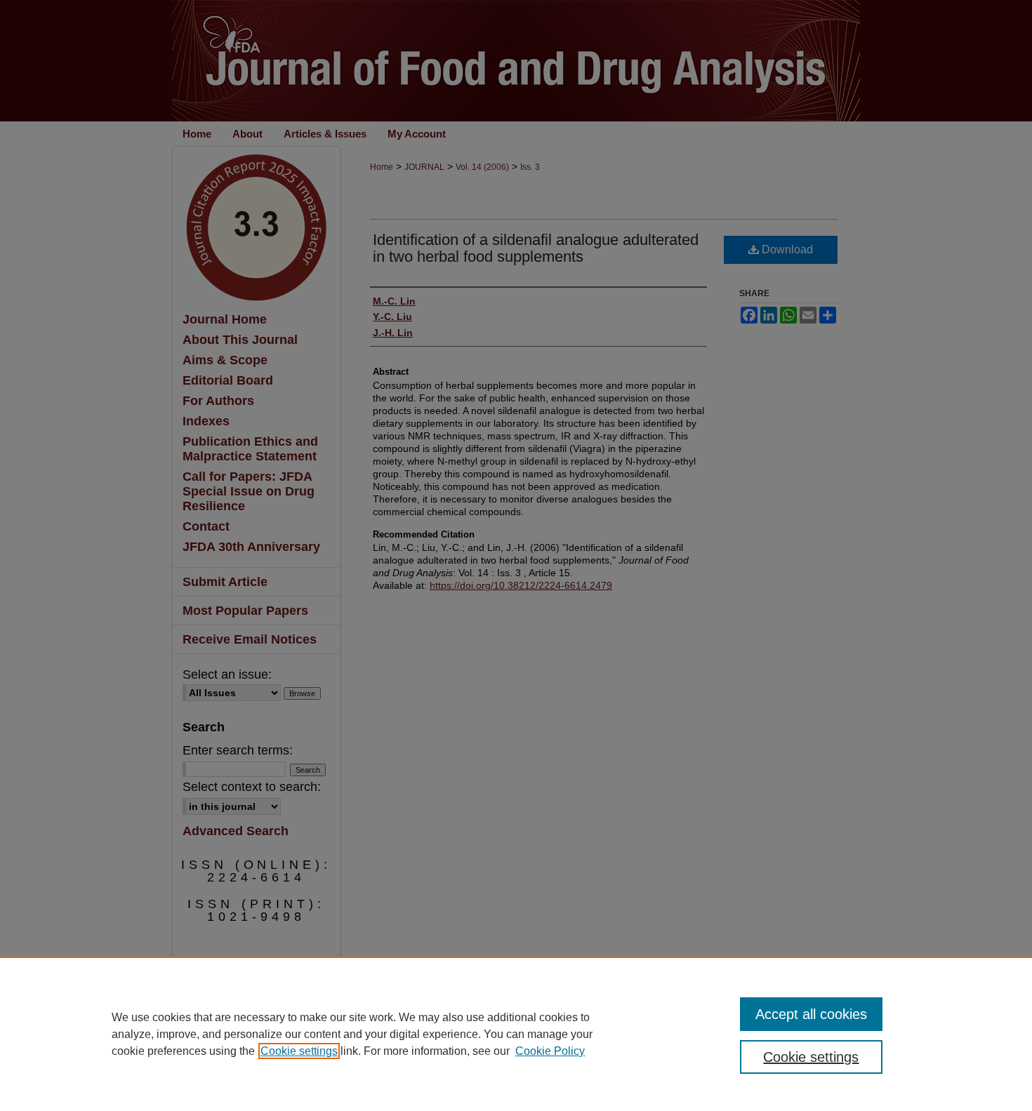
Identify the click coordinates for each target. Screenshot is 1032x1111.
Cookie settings (299, 1051)
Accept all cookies (811, 1014)
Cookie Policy (550, 1051)
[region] (516, 1034)
